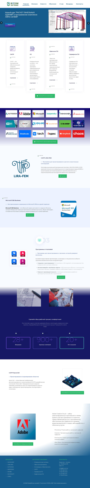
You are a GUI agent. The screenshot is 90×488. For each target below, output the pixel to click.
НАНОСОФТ (11, 462)
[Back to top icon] (83, 485)
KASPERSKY (11, 469)
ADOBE (10, 471)
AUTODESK (11, 467)
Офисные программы (40, 464)
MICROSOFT (11, 474)
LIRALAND (10, 464)
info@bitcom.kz (63, 468)
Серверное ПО (38, 471)
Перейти (10, 24)
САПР (36, 469)
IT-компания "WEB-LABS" (47, 483)
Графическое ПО (39, 474)
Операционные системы (41, 462)
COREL (9, 476)
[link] (11, 113)
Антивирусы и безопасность (42, 467)
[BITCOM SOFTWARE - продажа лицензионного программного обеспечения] (12, 4)
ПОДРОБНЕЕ (13, 77)
